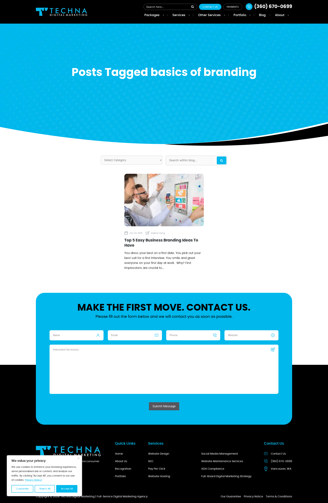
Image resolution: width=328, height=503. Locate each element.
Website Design (158, 453)
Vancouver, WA (281, 468)
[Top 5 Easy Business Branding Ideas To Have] (164, 224)
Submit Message (164, 406)
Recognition (123, 468)
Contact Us (210, 7)
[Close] (78, 458)
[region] (44, 475)
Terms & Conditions (279, 496)
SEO (150, 461)
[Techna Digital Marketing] (61, 12)
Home (119, 453)
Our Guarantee (231, 496)
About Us (121, 461)
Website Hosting (159, 476)
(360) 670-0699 (281, 461)
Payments (233, 7)
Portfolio (120, 476)
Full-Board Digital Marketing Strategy (226, 476)
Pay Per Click (156, 468)
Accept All (67, 489)
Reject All (44, 489)
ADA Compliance (212, 468)
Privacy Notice (33, 480)
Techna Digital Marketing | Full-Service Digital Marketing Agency (104, 496)
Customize (22, 489)
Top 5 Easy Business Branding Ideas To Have (161, 242)
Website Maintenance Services (222, 461)
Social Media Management (219, 453)
